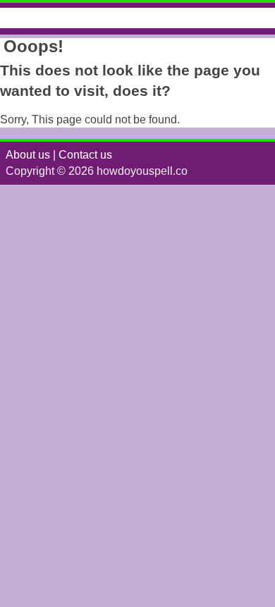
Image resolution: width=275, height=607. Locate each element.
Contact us (85, 155)
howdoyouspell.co (72, 18)
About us (28, 155)
